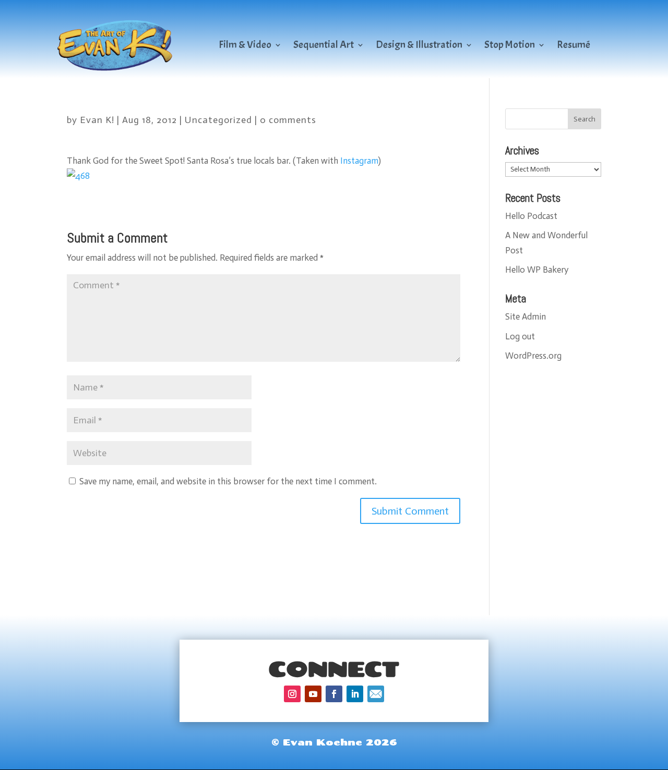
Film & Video (245, 44)
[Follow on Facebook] (334, 694)
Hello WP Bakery (536, 269)
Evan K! (97, 120)
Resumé (573, 44)
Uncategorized (218, 120)
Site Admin (525, 316)
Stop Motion (509, 44)
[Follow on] (375, 694)
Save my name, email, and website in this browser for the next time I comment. (228, 481)
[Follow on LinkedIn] (355, 694)
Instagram (359, 160)
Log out (520, 336)
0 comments (288, 120)
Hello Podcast (531, 216)
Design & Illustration (419, 44)
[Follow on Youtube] (313, 694)
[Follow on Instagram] (292, 694)
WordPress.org (533, 355)
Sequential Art (323, 44)
